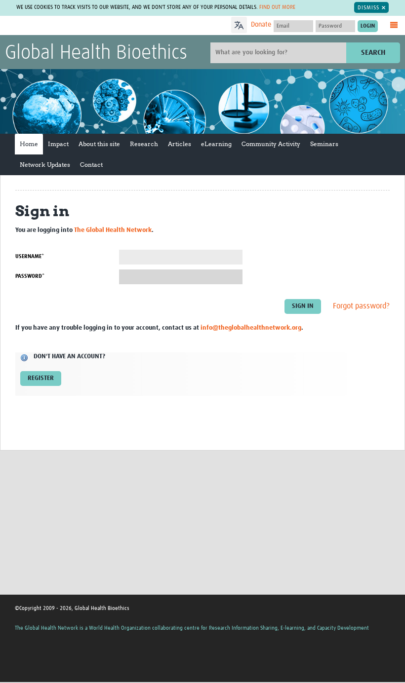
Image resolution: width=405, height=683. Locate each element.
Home (29, 144)
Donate (261, 24)
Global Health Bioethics (96, 53)
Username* (29, 256)
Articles (179, 144)
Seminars (324, 144)
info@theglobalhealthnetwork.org (251, 328)
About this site (99, 144)
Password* (29, 276)
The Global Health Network (78, 26)
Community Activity (271, 144)
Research (144, 144)
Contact (91, 164)
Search (373, 52)
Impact (58, 144)
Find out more (277, 7)
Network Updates (45, 164)
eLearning (216, 144)
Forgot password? (361, 306)
